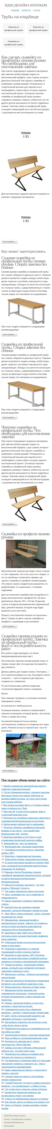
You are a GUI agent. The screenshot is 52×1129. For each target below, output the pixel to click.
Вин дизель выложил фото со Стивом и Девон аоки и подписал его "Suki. (25, 807)
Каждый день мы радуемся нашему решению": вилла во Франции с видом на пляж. (24, 909)
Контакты (7, 1119)
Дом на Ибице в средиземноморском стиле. (26, 1038)
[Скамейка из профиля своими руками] (26, 554)
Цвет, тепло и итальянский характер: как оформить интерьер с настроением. (23, 1017)
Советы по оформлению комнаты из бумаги (26, 1098)
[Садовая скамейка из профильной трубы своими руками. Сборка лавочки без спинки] (26, 310)
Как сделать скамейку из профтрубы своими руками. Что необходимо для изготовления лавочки (23, 61)
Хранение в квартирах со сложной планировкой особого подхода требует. (20, 950)
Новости (26, 10)
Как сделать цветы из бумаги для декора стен (27, 1101)
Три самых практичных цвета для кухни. (24, 891)
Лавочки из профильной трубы (38, 28)
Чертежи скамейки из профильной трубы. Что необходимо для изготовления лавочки (25, 431)
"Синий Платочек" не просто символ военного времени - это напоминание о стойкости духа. (26, 1084)
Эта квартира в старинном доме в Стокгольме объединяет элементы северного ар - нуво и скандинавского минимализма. (26, 1063)
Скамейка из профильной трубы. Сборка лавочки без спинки (23, 347)
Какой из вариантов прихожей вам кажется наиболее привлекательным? (23, 787)
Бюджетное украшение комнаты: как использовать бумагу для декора (21, 1094)
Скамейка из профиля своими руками (25, 535)
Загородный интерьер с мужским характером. (27, 1034)
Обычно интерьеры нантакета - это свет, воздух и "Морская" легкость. (23, 886)
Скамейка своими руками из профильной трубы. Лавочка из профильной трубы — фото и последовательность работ (24, 642)
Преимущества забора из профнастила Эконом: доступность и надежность (22, 1056)
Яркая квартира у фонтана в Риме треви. (25, 987)
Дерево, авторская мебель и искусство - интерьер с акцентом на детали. (22, 1004)
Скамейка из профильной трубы (13, 43)
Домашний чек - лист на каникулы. (20, 843)
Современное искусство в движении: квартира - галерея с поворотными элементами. (25, 1011)
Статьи (36, 10)
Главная (15, 10)
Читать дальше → (9, 242)
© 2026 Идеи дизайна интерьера (14, 1115)
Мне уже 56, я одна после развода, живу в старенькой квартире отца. (23, 813)
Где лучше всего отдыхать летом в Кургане (26, 1089)
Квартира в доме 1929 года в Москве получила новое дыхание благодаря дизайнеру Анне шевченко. (24, 936)
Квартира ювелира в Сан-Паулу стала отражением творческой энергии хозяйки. (22, 838)
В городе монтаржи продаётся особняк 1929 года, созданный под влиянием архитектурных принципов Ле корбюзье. (25, 865)
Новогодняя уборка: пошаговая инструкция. (26, 859)
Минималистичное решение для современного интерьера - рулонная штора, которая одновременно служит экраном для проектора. (23, 995)
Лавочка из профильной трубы (13, 28)
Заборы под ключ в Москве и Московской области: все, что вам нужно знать (23, 1049)
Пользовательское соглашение (21, 1119)
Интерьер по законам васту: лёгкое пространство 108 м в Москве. (20, 1043)
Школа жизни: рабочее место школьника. (24, 824)
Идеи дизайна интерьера (26, 5)
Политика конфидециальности (14, 1122)
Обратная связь (9, 1126)
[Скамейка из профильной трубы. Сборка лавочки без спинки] (26, 393)
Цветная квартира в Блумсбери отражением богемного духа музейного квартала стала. (25, 982)
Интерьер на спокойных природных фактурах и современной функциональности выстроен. (26, 819)
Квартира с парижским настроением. (23, 856)
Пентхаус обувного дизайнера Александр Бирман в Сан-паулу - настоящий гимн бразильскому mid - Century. (23, 830)
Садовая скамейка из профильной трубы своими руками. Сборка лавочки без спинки (24, 262)
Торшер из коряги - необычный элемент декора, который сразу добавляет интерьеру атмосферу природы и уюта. (23, 968)
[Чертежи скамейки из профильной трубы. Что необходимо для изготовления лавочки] (26, 503)
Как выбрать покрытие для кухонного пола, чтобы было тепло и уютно (24, 1024)
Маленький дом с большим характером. (24, 846)
